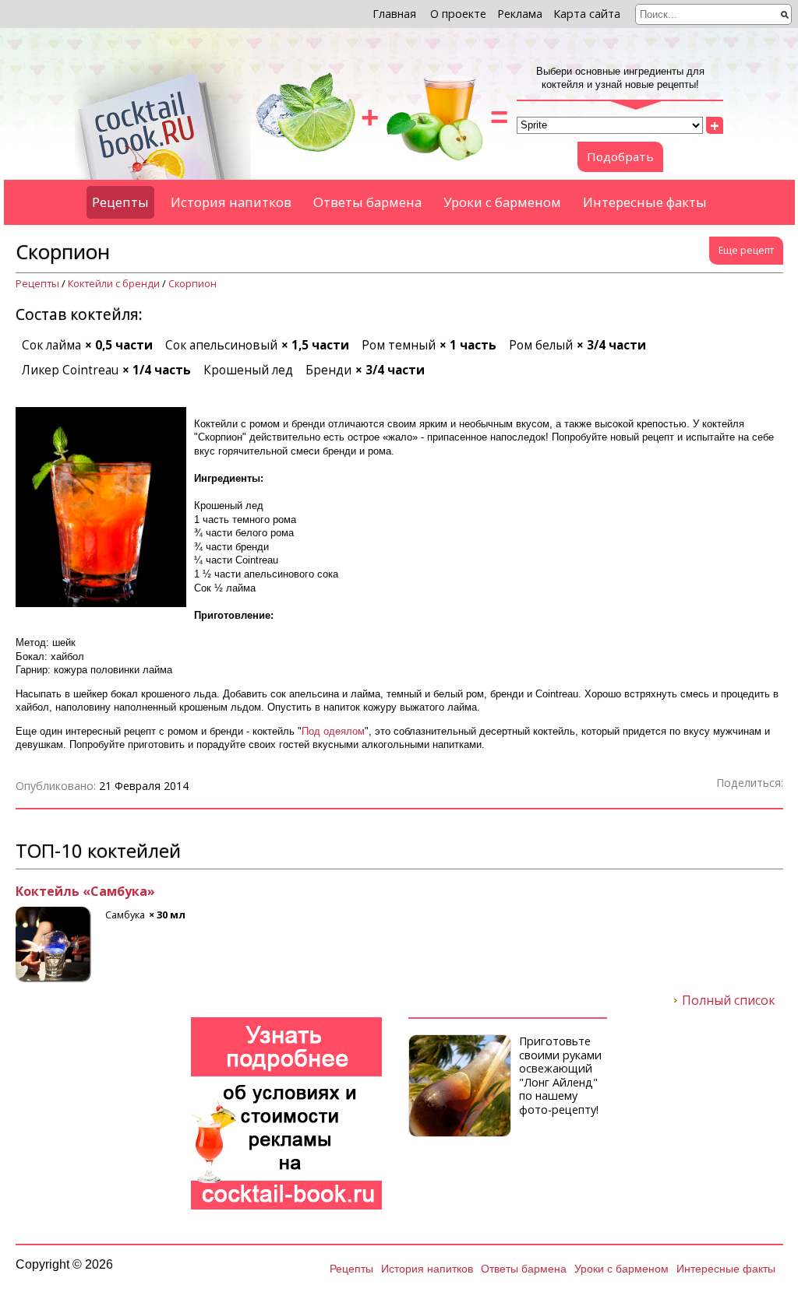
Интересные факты (645, 202)
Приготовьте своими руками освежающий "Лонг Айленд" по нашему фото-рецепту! (560, 1075)
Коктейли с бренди (114, 283)
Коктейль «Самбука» (85, 892)
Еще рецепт (746, 250)
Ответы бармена (367, 202)
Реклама (519, 13)
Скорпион (192, 283)
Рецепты (120, 202)
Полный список (728, 1001)
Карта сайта (586, 13)
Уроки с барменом (502, 202)
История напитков (231, 202)
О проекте (458, 13)
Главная (394, 13)
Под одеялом (333, 731)
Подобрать (620, 156)
